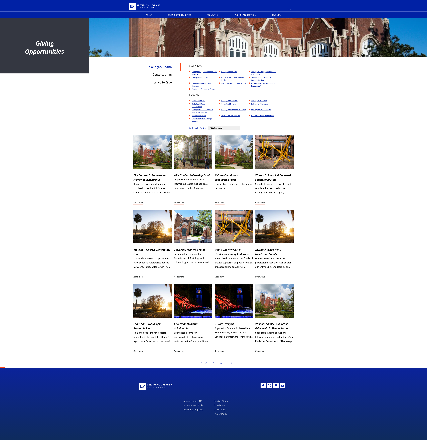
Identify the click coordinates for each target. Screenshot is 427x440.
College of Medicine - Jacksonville (200, 105)
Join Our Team (221, 401)
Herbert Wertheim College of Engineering (263, 84)
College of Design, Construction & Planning (263, 73)
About (149, 15)
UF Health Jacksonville (230, 116)
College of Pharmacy (259, 104)
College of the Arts (229, 72)
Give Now (276, 15)
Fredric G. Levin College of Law (233, 83)
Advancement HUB (192, 401)
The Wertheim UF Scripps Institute (202, 120)
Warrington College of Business (204, 89)
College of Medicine (259, 101)
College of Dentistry (229, 101)
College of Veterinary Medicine (233, 110)
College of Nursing (228, 104)
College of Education (200, 77)
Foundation (213, 15)
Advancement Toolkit (193, 405)
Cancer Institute (198, 101)
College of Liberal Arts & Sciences (201, 84)
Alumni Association (245, 15)
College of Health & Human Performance (232, 78)
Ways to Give (163, 82)
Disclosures (219, 409)
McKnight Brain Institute (261, 110)
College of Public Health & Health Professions (202, 111)
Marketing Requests (193, 409)
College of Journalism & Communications (261, 78)
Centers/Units (162, 74)
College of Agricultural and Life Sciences (204, 73)
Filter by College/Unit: (197, 128)
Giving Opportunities (179, 15)
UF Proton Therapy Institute (262, 116)
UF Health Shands (199, 116)
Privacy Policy (220, 413)
